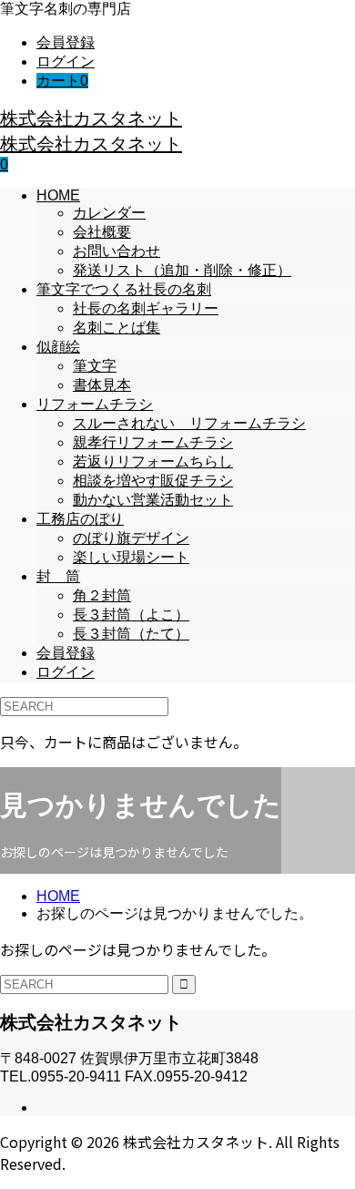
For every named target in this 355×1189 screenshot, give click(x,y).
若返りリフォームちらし (153, 461)
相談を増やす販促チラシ (153, 480)
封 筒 (58, 576)
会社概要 (102, 232)
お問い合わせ (116, 251)
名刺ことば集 (116, 327)
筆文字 (95, 366)
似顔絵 (58, 346)
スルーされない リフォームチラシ (189, 423)
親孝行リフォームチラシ (153, 442)
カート (62, 80)
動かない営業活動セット (153, 499)
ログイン (65, 61)
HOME (58, 195)
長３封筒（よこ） (131, 614)
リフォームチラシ (94, 404)
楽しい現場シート (131, 557)
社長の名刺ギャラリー (145, 308)
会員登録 (65, 42)
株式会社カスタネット (91, 118)
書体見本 (102, 385)
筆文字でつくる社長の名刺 (123, 289)
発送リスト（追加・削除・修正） (182, 270)
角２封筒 (102, 595)
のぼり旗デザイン (131, 538)
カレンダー (109, 212)
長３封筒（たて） (131, 633)
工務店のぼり (80, 519)
